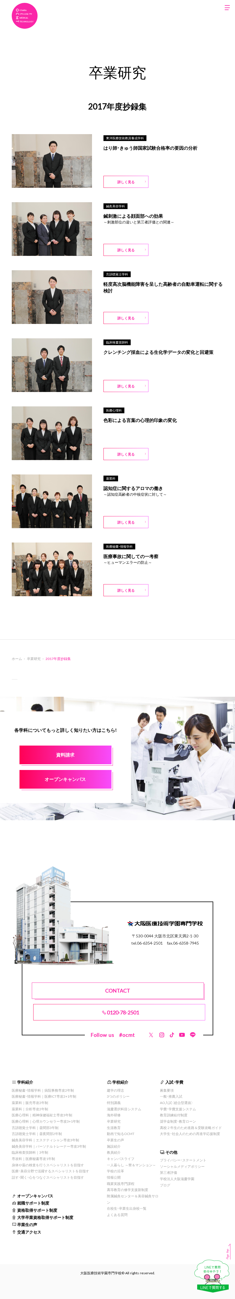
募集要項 (167, 1090)
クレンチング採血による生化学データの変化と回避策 (158, 351)
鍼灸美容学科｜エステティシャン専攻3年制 (45, 1139)
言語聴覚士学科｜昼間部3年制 (35, 1127)
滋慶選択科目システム (124, 1108)
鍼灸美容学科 (115, 206)
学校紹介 (120, 1082)
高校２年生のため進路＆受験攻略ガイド (191, 1127)
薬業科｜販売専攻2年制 (30, 1102)
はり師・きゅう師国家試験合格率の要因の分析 (150, 147)
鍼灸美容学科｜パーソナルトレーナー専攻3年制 (49, 1146)
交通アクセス (29, 1232)
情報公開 (114, 1177)
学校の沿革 (115, 1170)
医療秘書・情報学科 (119, 546)
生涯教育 (114, 1127)
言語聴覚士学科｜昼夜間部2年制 (37, 1133)
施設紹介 (114, 1146)
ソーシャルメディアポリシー (182, 1166)
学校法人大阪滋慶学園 (177, 1178)
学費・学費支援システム (178, 1108)
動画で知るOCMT (120, 1133)
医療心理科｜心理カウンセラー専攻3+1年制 (46, 1121)
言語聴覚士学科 (117, 274)
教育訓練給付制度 (173, 1114)
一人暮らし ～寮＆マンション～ (131, 1164)
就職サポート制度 (33, 1203)
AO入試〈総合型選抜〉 (176, 1102)
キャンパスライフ (120, 1158)
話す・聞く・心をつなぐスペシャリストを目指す (48, 1177)
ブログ (165, 1185)
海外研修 (114, 1114)
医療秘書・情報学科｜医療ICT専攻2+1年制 (44, 1096)
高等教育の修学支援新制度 (127, 1189)
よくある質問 (117, 1214)
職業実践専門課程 (120, 1183)
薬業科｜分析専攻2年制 (30, 1108)
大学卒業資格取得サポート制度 (45, 1217)
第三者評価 (168, 1172)
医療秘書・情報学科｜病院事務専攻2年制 (43, 1090)
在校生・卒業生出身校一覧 (126, 1208)
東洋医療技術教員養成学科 (125, 138)
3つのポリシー (118, 1096)
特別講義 (114, 1102)
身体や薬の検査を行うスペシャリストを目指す (48, 1164)
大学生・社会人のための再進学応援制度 (190, 1133)
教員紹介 (114, 1152)
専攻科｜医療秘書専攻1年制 (33, 1158)
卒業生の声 (27, 1224)
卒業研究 (114, 1121)
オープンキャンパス (35, 1195)
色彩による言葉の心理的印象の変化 (140, 419)
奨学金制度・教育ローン (178, 1121)
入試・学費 (174, 1082)
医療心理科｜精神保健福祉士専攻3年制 (42, 1114)
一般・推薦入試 (171, 1096)
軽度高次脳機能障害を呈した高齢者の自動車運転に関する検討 (163, 287)
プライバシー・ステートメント (183, 1160)
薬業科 (110, 478)
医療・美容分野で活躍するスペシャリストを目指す (50, 1170)
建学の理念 (115, 1090)
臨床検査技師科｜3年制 (30, 1152)
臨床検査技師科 (117, 342)
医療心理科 (114, 410)
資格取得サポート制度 (37, 1210)
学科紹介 (25, 1082)
